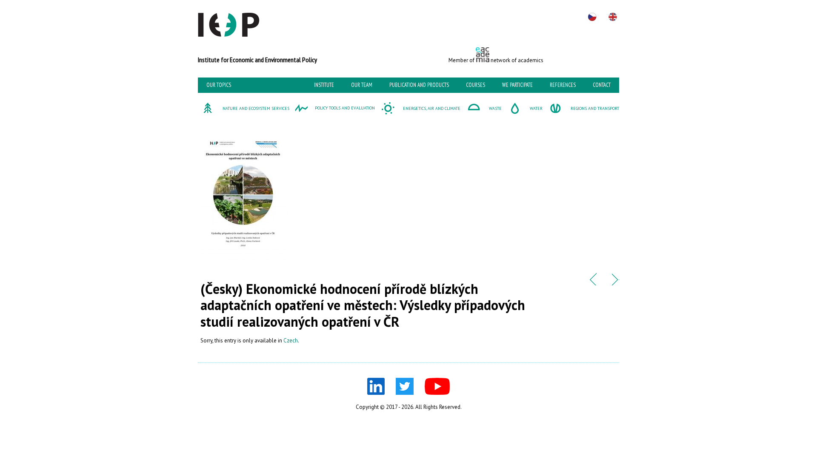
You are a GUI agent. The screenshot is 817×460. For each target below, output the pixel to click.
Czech (290, 340)
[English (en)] (612, 17)
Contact (602, 85)
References (563, 85)
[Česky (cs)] (592, 17)
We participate (517, 85)
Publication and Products (419, 85)
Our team (361, 85)
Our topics (218, 85)
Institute (324, 85)
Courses (475, 85)
